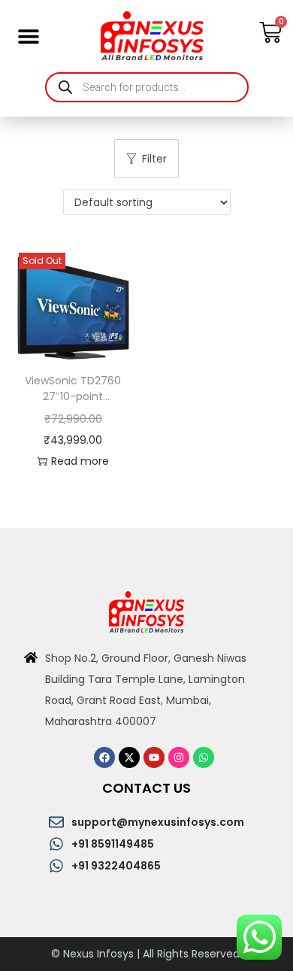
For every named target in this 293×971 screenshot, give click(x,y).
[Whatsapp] (203, 757)
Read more (80, 461)
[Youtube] (154, 757)
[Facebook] (104, 757)
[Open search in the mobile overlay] (147, 87)
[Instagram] (178, 757)
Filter (154, 158)
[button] (28, 36)
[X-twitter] (129, 757)
